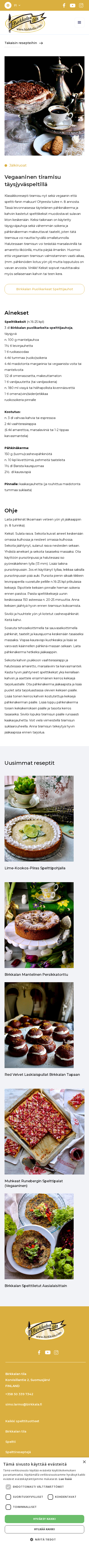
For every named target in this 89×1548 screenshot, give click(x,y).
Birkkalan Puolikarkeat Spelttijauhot (44, 289)
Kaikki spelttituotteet (22, 1421)
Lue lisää (65, 1479)
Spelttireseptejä (18, 1452)
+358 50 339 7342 (19, 1394)
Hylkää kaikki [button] (44, 1529)
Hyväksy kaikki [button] (44, 1519)
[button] (17, 5)
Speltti (10, 1442)
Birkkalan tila (15, 1431)
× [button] (84, 1462)
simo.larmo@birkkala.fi (23, 1404)
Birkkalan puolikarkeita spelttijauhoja (41, 328)
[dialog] (44, 1502)
